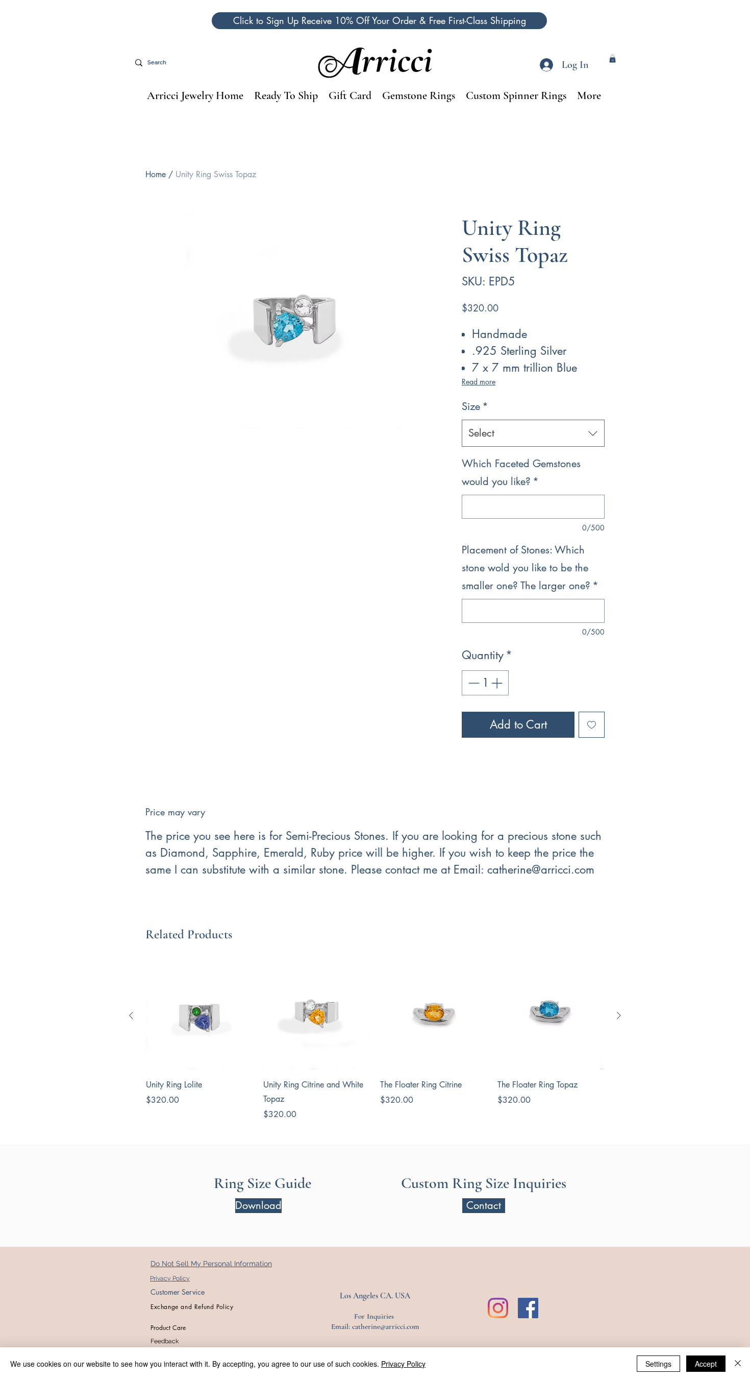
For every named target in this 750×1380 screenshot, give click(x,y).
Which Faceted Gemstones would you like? (521, 472)
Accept (706, 1364)
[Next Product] (619, 1015)
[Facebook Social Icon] (528, 1308)
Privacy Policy (403, 1364)
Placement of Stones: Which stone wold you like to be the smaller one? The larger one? (530, 567)
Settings (658, 1364)
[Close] (738, 1363)
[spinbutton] (485, 683)
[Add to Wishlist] (592, 725)
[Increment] (497, 683)
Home (155, 174)
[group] (375, 1041)
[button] (379, 20)
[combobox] (533, 433)
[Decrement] (472, 683)
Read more (478, 381)
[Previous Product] (131, 1015)
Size (475, 406)
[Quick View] (199, 1016)
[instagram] (498, 1308)
